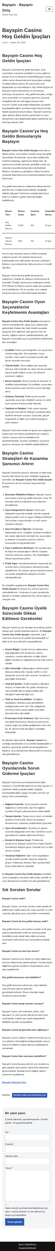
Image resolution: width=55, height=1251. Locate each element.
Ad (7, 1132)
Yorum (9, 1168)
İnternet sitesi (11, 1156)
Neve (21, 1244)
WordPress (31, 1244)
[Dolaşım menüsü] (49, 9)
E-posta (9, 1144)
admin (5, 42)
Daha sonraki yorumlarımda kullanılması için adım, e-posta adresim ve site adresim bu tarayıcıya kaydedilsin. (26, 1211)
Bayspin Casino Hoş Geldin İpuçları (29, 1095)
